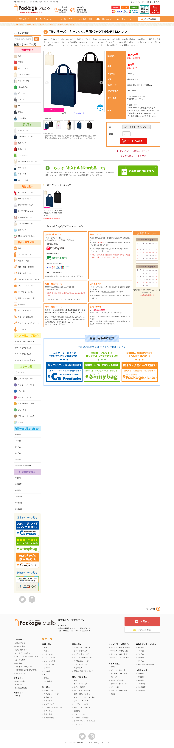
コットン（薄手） (24, 74)
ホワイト (21, 372)
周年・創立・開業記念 (26, 267)
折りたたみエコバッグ (26, 192)
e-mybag (18, 685)
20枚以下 (18, 478)
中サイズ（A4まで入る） (24, 348)
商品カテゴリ (20, 643)
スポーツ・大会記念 (25, 317)
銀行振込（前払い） (53, 244)
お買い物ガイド (65, 19)
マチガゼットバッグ (25, 137)
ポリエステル (23, 87)
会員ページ (126, 19)
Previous (47, 83)
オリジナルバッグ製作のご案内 (26, 656)
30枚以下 (18, 484)
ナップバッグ (23, 155)
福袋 (19, 248)
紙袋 (19, 56)
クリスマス (22, 329)
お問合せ (145, 621)
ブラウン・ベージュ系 (26, 416)
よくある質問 (20, 660)
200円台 (18, 447)
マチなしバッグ (23, 130)
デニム (20, 112)
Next (101, 83)
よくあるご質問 (85, 19)
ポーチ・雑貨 (23, 180)
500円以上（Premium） (23, 466)
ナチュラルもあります (77, 113)
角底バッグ (22, 149)
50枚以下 (18, 490)
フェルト (21, 99)
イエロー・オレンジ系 (26, 404)
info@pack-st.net (144, 630)
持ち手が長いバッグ (25, 205)
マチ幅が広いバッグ (25, 217)
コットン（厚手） (24, 81)
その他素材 (22, 118)
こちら (71, 276)
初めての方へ (45, 19)
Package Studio (21, 688)
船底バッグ (22, 143)
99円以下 (18, 434)
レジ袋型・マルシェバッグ (28, 162)
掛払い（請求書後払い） (55, 272)
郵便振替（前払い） (53, 253)
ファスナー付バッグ (25, 224)
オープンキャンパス (25, 292)
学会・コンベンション (26, 286)
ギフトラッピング (24, 254)
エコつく (18, 696)
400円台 (18, 459)
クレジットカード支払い (55, 263)
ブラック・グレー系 (25, 379)
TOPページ (19, 640)
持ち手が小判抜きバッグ (27, 211)
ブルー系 (21, 391)
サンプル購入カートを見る (133, 156)
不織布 (20, 62)
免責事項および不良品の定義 (26, 670)
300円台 (18, 453)
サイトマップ (20, 673)
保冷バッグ (22, 230)
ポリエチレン (23, 68)
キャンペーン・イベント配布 (28, 279)
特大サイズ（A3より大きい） (25, 360)
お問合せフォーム (115, 295)
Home (21, 24)
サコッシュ (22, 168)
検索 (36, 39)
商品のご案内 (31, 24)
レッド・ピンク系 (24, 397)
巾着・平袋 (22, 174)
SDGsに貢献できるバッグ (27, 236)
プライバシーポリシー (23, 667)
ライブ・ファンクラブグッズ (28, 323)
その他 (20, 422)
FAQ (157, 2)
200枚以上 (18, 509)
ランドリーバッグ (24, 311)
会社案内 (150, 2)
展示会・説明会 (23, 261)
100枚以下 (18, 497)
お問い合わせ (106, 19)
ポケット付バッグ (24, 199)
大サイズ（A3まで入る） (24, 354)
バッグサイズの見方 (22, 653)
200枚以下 (18, 503)
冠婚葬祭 (21, 304)
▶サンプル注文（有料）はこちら (133, 151)
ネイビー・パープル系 (26, 385)
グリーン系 (22, 410)
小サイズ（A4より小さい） (25, 341)
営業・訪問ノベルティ (26, 273)
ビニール (21, 93)
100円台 (18, 441)
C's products (19, 681)
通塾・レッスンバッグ (26, 298)
